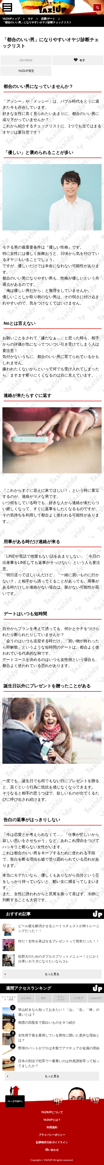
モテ (43, 998)
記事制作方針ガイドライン (52, 1142)
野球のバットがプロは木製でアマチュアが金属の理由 (58, 1048)
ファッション (61, 998)
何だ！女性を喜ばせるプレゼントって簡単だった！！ (58, 941)
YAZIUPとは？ (52, 1119)
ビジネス (26, 998)
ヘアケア (78, 998)
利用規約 (52, 1127)
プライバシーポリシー (52, 1134)
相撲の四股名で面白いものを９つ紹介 (47, 1022)
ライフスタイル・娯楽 (8, 998)
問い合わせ (52, 1149)
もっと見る (52, 974)
